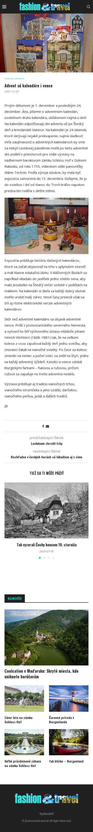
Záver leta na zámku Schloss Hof (19, 719)
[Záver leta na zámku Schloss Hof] (24, 698)
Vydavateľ (47, 813)
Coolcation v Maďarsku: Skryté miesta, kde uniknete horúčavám (42, 673)
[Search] (88, 6)
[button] (8, 520)
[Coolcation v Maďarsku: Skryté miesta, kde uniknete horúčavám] (46, 637)
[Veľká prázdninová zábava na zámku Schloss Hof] (24, 742)
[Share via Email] (47, 426)
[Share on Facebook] (43, 426)
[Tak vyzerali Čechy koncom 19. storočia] (46, 510)
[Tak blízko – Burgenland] (68, 742)
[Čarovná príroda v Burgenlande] (68, 698)
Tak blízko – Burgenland (66, 761)
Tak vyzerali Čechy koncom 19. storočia (47, 544)
